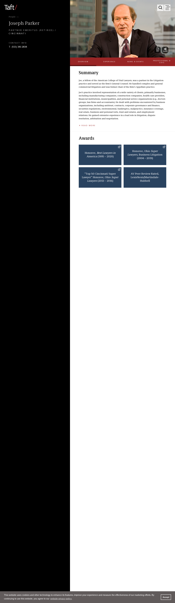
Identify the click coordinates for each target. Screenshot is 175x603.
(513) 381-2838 (19, 47)
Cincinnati (17, 34)
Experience (109, 62)
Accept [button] (166, 597)
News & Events (135, 62)
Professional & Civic (162, 61)
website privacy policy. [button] (61, 599)
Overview (83, 62)
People (12, 17)
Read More (89, 125)
